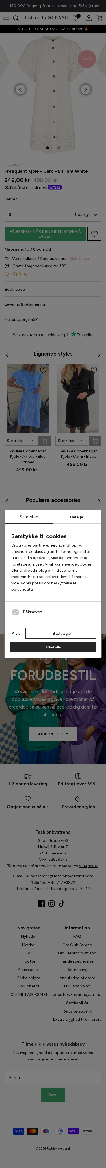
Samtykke (29, 516)
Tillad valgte (61, 633)
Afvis (16, 633)
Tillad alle (53, 647)
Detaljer (77, 517)
